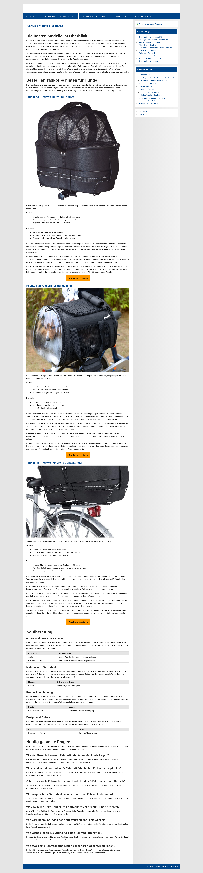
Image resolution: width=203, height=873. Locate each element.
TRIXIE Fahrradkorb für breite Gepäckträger (54, 462)
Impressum (143, 112)
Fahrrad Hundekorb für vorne (150, 58)
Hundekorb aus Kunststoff (141, 16)
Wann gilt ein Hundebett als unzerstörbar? (155, 40)
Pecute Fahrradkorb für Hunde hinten (50, 285)
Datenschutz (144, 114)
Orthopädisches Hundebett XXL (151, 37)
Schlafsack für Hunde (147, 53)
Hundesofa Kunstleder (119, 16)
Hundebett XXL (31, 16)
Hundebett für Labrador (148, 50)
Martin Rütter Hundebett (148, 45)
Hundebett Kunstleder (68, 16)
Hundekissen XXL (49, 16)
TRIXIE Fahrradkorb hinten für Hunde (50, 96)
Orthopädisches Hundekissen (150, 61)
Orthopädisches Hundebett (151, 95)
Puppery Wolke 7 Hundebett (150, 42)
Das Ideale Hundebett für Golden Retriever (155, 48)
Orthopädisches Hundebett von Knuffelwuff (157, 78)
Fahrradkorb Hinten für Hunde (150, 56)
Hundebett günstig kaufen (150, 92)
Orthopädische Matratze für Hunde (93, 16)
